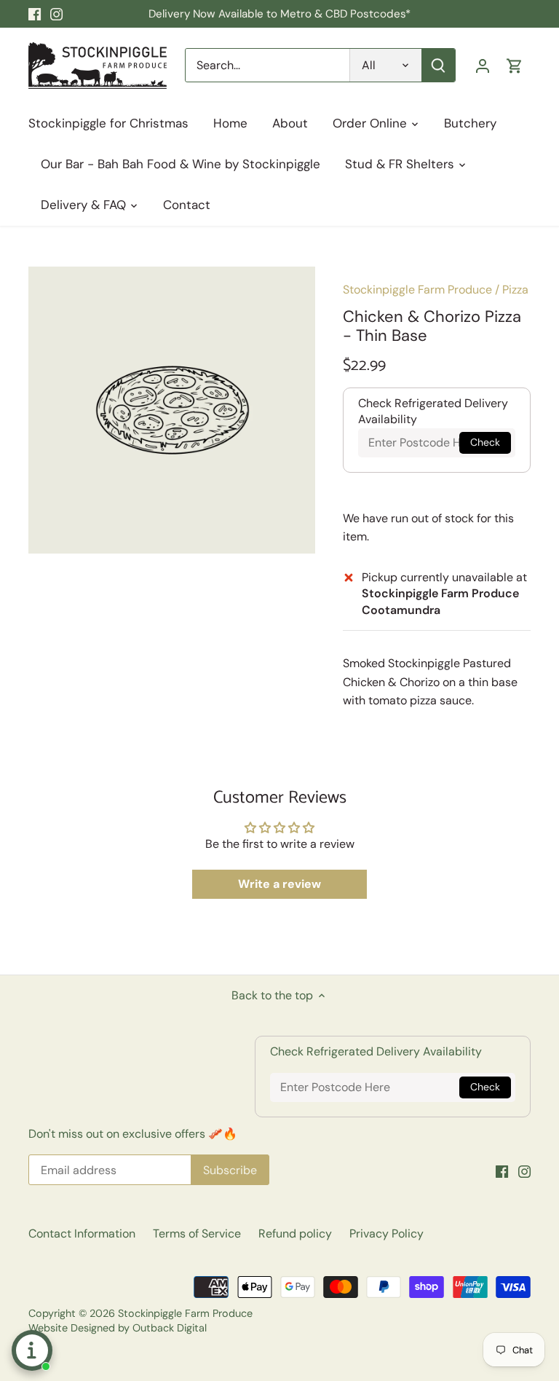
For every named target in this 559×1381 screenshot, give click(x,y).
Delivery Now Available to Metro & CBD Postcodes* (279, 14)
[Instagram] (56, 14)
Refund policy (295, 1233)
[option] (171, 410)
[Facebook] (34, 14)
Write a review (279, 884)
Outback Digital (169, 1327)
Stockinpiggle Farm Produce (417, 289)
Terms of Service (197, 1233)
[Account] (483, 65)
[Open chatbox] (32, 1350)
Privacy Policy (386, 1233)
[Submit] (438, 65)
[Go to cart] (514, 65)
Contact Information (81, 1233)
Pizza (515, 289)
